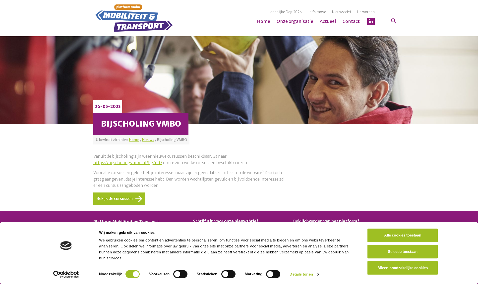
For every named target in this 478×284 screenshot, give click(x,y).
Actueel (328, 21)
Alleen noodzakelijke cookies (402, 268)
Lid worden (366, 12)
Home (263, 21)
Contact (351, 21)
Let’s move (317, 12)
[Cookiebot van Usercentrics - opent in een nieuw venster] (66, 274)
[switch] (180, 274)
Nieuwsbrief (341, 12)
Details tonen (301, 274)
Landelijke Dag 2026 (285, 12)
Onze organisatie (295, 21)
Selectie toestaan (403, 251)
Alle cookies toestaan (402, 235)
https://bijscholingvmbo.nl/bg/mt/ (127, 162)
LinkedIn (371, 21)
